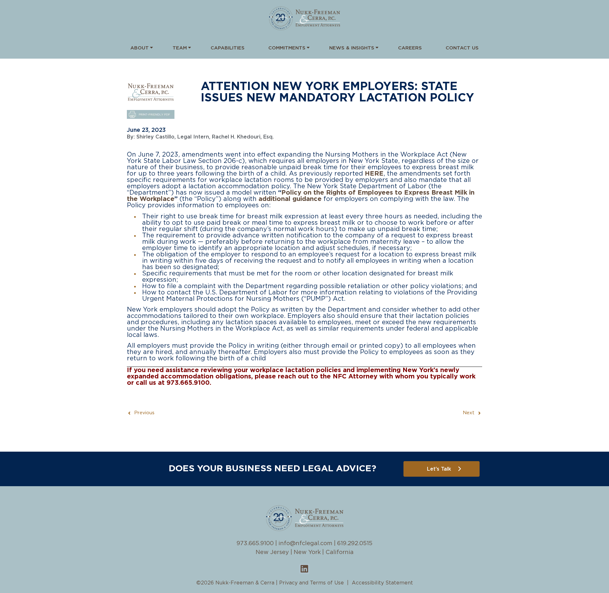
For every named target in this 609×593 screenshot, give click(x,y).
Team (180, 48)
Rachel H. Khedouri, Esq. (243, 136)
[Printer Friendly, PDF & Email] (150, 117)
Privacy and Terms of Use (311, 582)
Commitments (286, 48)
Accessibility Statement (382, 582)
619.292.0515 (354, 543)
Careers (410, 48)
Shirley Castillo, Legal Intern (172, 136)
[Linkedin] (304, 569)
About (139, 48)
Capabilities (228, 48)
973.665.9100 (255, 543)
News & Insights (351, 48)
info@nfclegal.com (305, 543)
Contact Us (462, 48)
